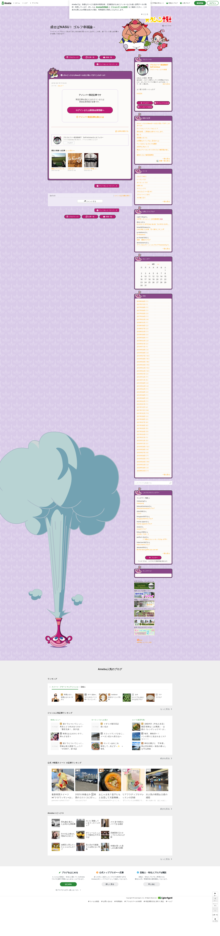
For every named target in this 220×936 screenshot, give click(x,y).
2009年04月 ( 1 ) (143, 471)
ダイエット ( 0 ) (142, 182)
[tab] (65, 687)
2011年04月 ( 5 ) (142, 431)
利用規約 (119, 901)
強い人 (139, 135)
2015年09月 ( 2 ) (142, 335)
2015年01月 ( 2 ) (142, 344)
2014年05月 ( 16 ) (143, 362)
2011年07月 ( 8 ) (142, 422)
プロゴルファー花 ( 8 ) (144, 191)
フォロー (70, 143)
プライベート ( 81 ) (143, 195)
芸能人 (83, 687)
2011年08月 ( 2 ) (142, 419)
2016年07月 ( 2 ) (142, 329)
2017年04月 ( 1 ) (142, 316)
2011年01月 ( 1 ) (142, 437)
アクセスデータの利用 (134, 901)
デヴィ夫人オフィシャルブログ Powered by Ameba (153, 245)
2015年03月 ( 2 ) (142, 341)
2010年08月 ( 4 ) (143, 449)
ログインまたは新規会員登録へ (90, 110)
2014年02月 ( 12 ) (143, 371)
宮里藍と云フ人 (142, 138)
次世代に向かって (143, 147)
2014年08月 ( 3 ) (143, 353)
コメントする (91, 201)
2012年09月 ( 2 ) (142, 392)
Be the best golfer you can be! (147, 550)
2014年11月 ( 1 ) (142, 347)
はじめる (68, 884)
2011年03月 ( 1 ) (142, 434)
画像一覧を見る (164, 161)
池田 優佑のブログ (143, 240)
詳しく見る (110, 884)
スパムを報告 (94, 901)
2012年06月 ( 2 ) (142, 398)
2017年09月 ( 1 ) (142, 307)
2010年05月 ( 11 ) (143, 459)
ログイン (212, 3)
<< (148, 264)
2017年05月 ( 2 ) (142, 313)
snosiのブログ (142, 529)
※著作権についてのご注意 (144, 642)
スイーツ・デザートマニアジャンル (65, 687)
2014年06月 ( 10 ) (143, 359)
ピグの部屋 (163, 69)
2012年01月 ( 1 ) (142, 404)
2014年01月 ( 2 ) (142, 374)
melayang (140, 503)
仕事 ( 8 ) (140, 186)
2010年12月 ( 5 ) (142, 440)
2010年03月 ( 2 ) (143, 465)
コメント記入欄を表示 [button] (121, 196)
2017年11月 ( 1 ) (142, 304)
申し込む (151, 884)
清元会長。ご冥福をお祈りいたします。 (150, 131)
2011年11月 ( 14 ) (143, 410)
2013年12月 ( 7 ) (142, 377)
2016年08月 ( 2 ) (142, 325)
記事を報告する (123, 131)
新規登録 (200, 3)
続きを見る (166, 84)
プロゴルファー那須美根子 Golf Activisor (160, 66)
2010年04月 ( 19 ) (143, 462)
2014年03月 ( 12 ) (143, 368)
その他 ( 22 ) (141, 198)
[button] (215, 919)
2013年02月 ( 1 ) (142, 389)
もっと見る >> (70, 150)
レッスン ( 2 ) (141, 179)
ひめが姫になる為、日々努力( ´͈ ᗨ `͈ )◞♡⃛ (150, 229)
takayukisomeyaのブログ (146, 508)
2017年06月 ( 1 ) (142, 310)
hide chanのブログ (143, 544)
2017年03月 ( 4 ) (143, 319)
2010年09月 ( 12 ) (143, 447)
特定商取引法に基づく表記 (155, 901)
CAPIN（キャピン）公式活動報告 (150, 219)
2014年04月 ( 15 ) (143, 365)
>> (158, 264)
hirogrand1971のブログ (145, 519)
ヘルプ (170, 901)
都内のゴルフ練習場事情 (145, 155)
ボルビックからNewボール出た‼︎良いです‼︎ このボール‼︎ (84, 75)
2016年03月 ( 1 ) (142, 331)
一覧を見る (166, 159)
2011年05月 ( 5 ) (142, 428)
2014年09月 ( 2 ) (142, 350)
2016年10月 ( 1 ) (142, 322)
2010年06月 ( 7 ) (142, 456)
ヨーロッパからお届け (99, 720)
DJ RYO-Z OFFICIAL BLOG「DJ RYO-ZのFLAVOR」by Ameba (153, 224)
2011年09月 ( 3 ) (142, 416)
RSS (140, 640)
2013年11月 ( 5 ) (142, 380)
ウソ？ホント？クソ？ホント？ (147, 129)
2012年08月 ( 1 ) (142, 395)
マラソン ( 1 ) (141, 188)
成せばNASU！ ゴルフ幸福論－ (73, 27)
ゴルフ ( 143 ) (141, 176)
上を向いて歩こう (143, 534)
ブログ (139, 513)
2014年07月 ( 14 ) (143, 356)
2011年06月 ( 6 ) (142, 425)
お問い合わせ (107, 901)
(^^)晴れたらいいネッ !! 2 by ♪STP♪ (152, 539)
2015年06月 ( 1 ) (142, 338)
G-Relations (141, 234)
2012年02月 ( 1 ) (142, 401)
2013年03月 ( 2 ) (143, 386)
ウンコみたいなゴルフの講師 (147, 144)
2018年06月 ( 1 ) (142, 301)
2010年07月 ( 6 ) (142, 453)
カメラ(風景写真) (138, 720)
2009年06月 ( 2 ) (143, 468)
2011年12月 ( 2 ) (142, 407)
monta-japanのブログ (144, 524)
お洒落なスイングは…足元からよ (148, 141)
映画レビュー (56, 720)
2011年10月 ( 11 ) (143, 413)
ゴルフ (60, 86)
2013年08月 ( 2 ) (142, 383)
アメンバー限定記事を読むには (91, 117)
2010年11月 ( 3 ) (142, 443)
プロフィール (154, 69)
